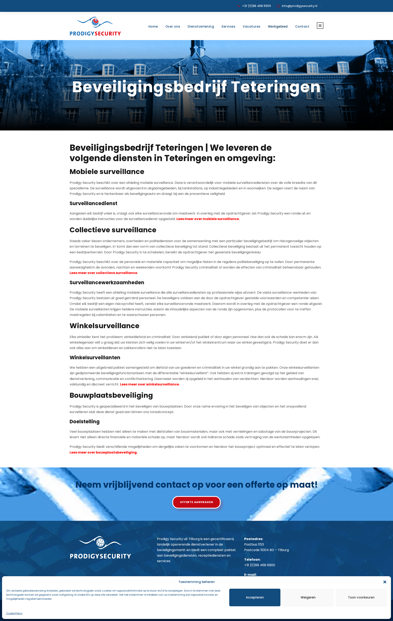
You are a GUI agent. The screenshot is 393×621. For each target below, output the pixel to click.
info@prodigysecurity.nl (299, 6)
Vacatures (252, 26)
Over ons (172, 26)
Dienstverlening (201, 26)
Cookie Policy (14, 613)
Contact (302, 26)
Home (153, 26)
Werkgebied (278, 26)
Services (228, 26)
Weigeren (308, 597)
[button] (385, 582)
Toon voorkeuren (361, 597)
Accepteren (255, 597)
